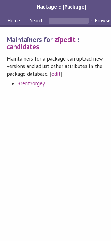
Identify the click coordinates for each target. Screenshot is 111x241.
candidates (23, 46)
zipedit (65, 39)
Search (36, 20)
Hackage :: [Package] (61, 6)
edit (55, 73)
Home (13, 20)
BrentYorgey (31, 83)
